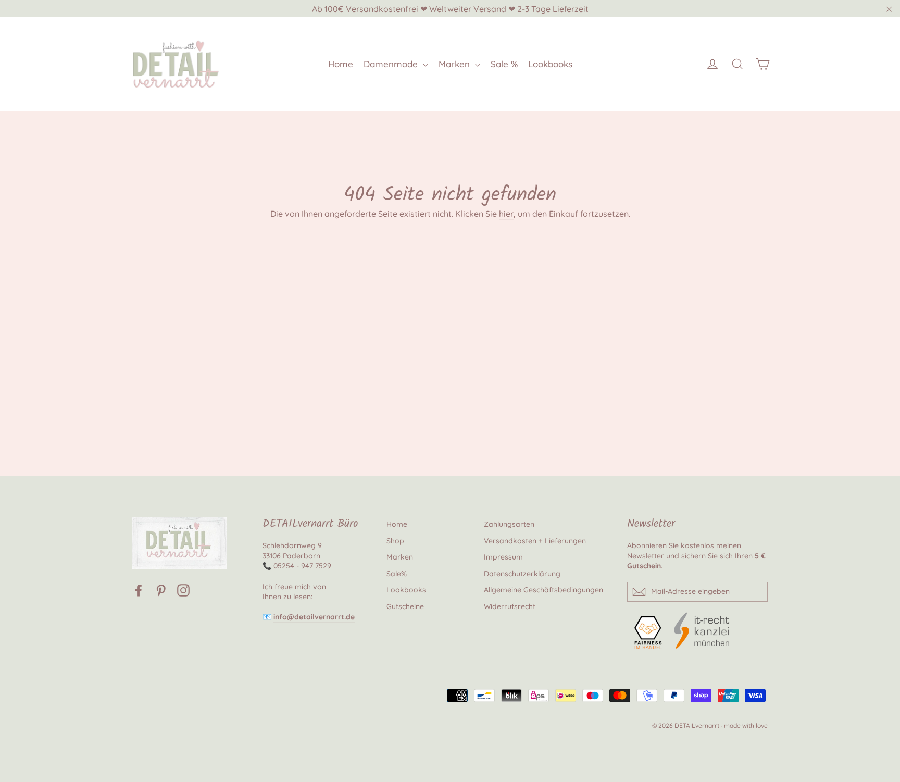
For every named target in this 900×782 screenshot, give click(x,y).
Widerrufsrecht (509, 606)
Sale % (504, 63)
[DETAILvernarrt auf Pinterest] (161, 590)
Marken (455, 63)
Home (340, 63)
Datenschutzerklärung (522, 573)
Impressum (503, 557)
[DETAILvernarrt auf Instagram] (183, 590)
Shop (395, 540)
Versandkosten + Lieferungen (535, 540)
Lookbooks (550, 63)
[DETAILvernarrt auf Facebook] (138, 590)
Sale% (396, 573)
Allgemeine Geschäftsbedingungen (543, 589)
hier (506, 213)
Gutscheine (405, 606)
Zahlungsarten (509, 524)
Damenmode (392, 63)
